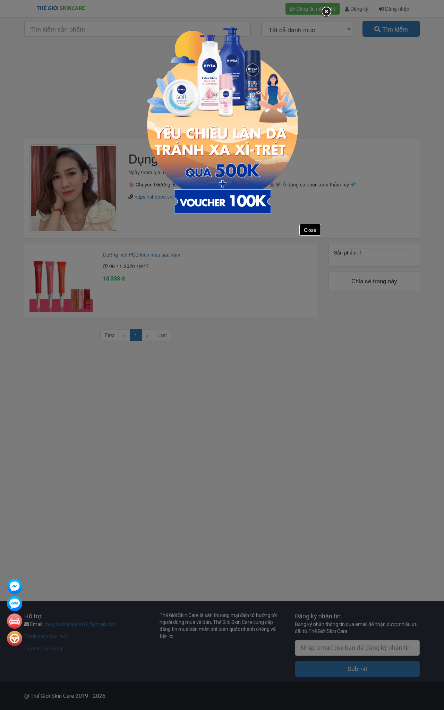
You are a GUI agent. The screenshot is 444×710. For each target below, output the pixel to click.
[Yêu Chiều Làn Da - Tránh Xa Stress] (222, 120)
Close (310, 229)
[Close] (326, 12)
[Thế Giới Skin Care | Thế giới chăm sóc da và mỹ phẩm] (14, 587)
